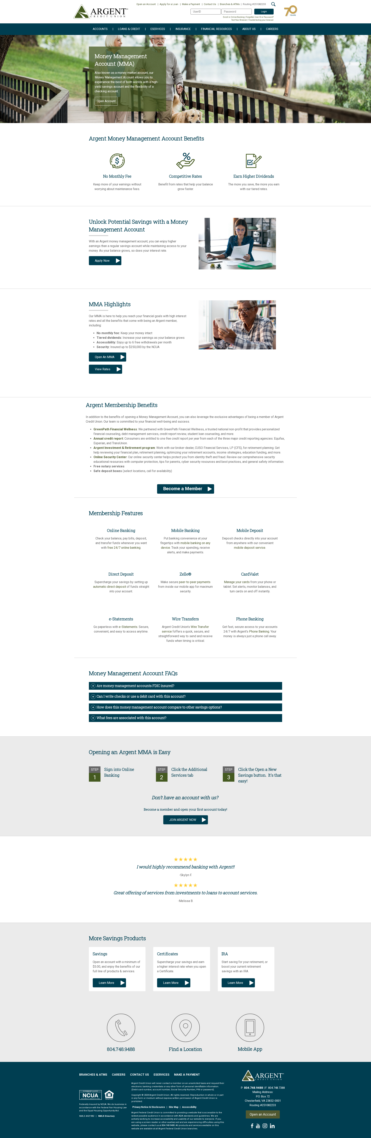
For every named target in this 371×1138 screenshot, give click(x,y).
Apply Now (102, 260)
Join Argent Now (182, 820)
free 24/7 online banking (123, 547)
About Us (246, 29)
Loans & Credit (126, 29)
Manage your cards (237, 582)
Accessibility (189, 1107)
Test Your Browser (239, 20)
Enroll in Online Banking (234, 17)
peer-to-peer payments (194, 582)
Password (226, 10)
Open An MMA (104, 357)
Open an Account (146, 4)
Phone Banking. (259, 631)
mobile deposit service (249, 547)
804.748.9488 (253, 1088)
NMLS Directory (106, 1116)
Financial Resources (214, 29)
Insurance (180, 29)
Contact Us (209, 4)
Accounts (100, 29)
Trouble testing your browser (261, 20)
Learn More (106, 983)
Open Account (106, 101)
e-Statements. (128, 627)
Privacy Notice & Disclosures (148, 1107)
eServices (155, 29)
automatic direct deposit (109, 587)
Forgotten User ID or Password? (260, 17)
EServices (161, 1074)
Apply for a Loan (168, 4)
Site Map (173, 1107)
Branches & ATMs (229, 4)
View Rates (102, 369)
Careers (269, 29)
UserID (194, 10)
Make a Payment (190, 4)
